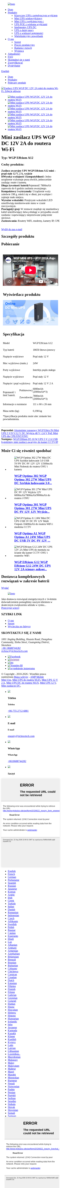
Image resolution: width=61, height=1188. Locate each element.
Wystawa (19, 50)
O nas (11, 39)
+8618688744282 (17, 761)
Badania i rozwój (23, 48)
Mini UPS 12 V (48, 682)
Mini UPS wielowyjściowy (28, 18)
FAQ (10, 56)
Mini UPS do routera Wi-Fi (26, 679)
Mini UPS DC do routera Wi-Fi (22, 682)
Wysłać (5, 588)
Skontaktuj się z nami (19, 59)
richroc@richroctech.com (14, 651)
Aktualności (14, 53)
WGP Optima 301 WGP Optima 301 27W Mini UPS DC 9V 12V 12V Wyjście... (32, 508)
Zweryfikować (15, 62)
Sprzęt (17, 42)
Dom (10, 9)
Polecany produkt (17, 82)
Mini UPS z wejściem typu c (29, 21)
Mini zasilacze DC (10, 685)
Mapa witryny (21, 677)
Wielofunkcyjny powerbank (28, 36)
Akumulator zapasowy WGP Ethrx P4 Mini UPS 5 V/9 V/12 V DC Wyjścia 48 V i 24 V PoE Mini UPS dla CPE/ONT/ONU (30, 433)
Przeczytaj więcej (10, 608)
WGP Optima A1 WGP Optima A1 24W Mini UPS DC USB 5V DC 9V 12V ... (32, 537)
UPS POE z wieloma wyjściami (30, 24)
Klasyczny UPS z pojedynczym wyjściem (35, 15)
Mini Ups (6, 679)
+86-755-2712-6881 (18, 710)
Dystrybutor (14, 65)
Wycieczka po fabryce (19, 626)
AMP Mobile (37, 677)
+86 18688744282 (11, 648)
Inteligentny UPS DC (25, 27)
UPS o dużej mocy (24, 30)
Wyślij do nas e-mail (11, 229)
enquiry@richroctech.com (21, 736)
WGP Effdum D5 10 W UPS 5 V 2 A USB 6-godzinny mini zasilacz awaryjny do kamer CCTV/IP (29, 440)
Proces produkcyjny (24, 45)
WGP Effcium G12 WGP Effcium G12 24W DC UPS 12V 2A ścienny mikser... (32, 565)
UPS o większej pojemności (28, 33)
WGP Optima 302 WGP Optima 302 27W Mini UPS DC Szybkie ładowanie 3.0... (33, 479)
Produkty (12, 12)
